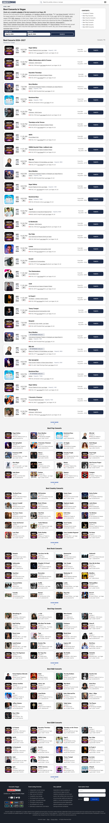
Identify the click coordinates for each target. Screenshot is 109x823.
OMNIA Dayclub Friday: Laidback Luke (40, 147)
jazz (71, 16)
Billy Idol (31, 159)
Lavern (31, 246)
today (11, 28)
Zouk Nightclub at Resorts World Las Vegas (40, 236)
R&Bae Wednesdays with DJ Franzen (40, 60)
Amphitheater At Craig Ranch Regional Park (40, 211)
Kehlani (19, 22)
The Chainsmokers (34, 271)
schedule (20, 12)
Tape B (31, 209)
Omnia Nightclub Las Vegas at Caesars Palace (41, 125)
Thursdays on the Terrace (36, 122)
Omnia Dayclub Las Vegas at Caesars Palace (40, 75)
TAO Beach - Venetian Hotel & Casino (38, 298)
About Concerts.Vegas (18, 793)
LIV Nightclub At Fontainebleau (37, 261)
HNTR (30, 135)
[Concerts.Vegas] (14, 790)
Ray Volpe (32, 234)
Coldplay (34, 22)
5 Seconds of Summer (35, 397)
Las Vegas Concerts (62, 14)
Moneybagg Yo (33, 410)
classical (17, 18)
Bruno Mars (20, 24)
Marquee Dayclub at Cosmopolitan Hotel (39, 311)
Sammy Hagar (41, 22)
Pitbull (9, 24)
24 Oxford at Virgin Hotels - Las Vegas (39, 323)
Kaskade (14, 24)
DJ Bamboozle (33, 221)
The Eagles (65, 20)
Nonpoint (31, 321)
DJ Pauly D (32, 296)
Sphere (30, 100)
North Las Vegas (46, 214)
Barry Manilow (51, 22)
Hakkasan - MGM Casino (35, 62)
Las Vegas (39, 53)
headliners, (28, 14)
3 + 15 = (80, 799)
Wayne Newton (55, 24)
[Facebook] (9, 798)
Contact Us (7, 793)
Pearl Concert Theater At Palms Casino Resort (41, 362)
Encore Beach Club (34, 137)
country (67, 16)
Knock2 (31, 259)
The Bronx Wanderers (41, 24)
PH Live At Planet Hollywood (36, 399)
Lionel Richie (12, 22)
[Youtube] (11, 798)
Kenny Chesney (29, 24)
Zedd (30, 284)
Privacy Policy (54, 819)
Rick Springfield (33, 360)
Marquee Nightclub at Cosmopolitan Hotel (40, 249)
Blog (48, 819)
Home (4, 6)
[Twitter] (17, 798)
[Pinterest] (19, 798)
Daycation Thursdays (35, 72)
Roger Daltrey (33, 48)
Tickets (95, 50)
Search (62, 34)
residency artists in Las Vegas (43, 14)
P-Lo (30, 110)
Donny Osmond (26, 22)
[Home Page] (9, 2)
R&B (12, 18)
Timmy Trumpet (33, 308)
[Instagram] (14, 798)
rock (55, 16)
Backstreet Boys (34, 97)
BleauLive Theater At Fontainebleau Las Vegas (41, 162)
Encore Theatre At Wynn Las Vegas (38, 50)
